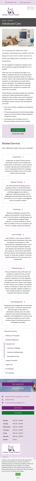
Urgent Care (9, 365)
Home (4, 21)
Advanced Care (10, 344)
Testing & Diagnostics (12, 340)
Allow (18, 474)
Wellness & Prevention (12, 336)
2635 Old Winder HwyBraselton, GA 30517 (17, 396)
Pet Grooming (9, 373)
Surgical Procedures (11, 360)
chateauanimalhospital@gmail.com (15, 403)
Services (10, 21)
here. (22, 471)
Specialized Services (13, 356)
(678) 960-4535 (18, 134)
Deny (18, 478)
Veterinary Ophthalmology (15, 352)
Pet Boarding (9, 369)
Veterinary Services (10, 331)
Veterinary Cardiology (13, 348)
